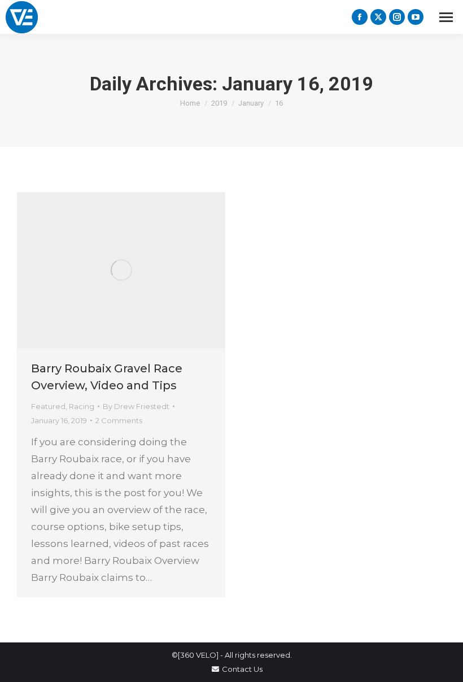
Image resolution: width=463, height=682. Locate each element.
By (136, 406)
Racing (81, 406)
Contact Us (242, 669)
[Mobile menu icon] (446, 17)
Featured (48, 406)
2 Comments (118, 420)
